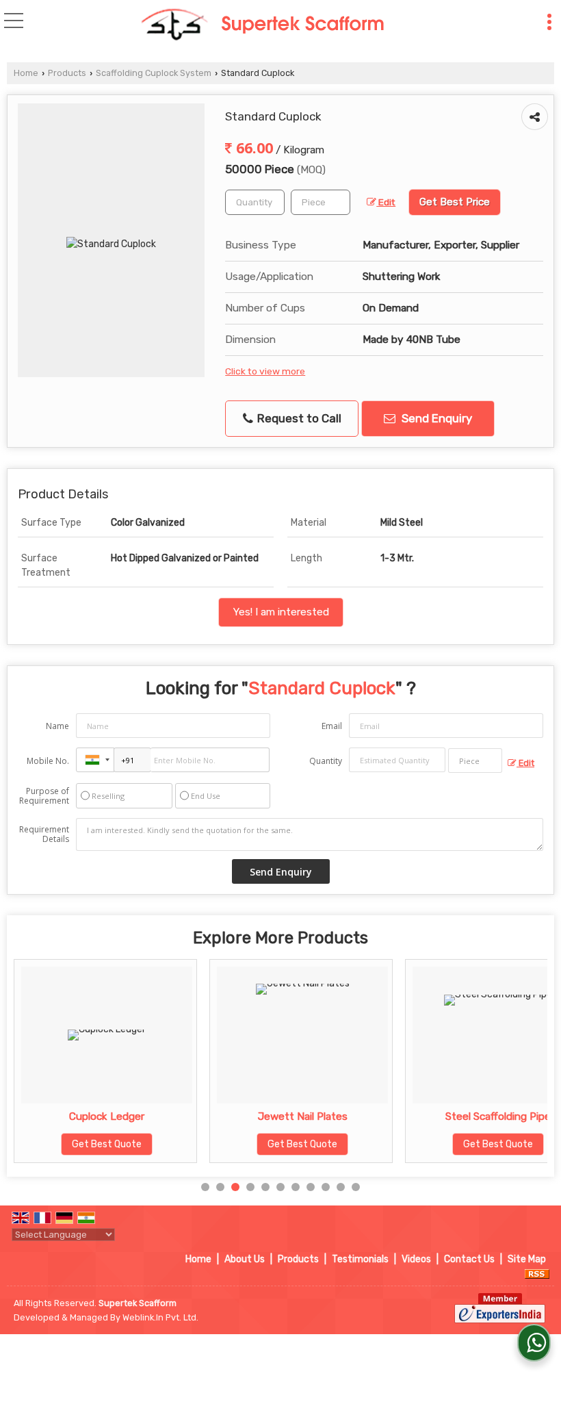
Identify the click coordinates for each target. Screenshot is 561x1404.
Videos (416, 1259)
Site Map (527, 1259)
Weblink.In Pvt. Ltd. (160, 1317)
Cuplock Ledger (100, 1116)
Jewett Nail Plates (296, 1116)
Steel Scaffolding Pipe (492, 1116)
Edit (385, 201)
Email (332, 726)
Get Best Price (454, 202)
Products (67, 73)
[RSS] (537, 1273)
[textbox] (320, 202)
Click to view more (265, 371)
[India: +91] (95, 760)
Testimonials (360, 1259)
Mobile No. (48, 761)
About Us (244, 1259)
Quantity (325, 761)
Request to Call (298, 418)
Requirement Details (44, 834)
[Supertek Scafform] (262, 26)
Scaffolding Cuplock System (153, 73)
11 (356, 1187)
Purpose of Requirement (44, 796)
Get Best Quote (100, 1144)
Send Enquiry (435, 418)
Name (57, 726)
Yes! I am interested (281, 612)
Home (26, 73)
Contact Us (469, 1259)
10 (341, 1187)
